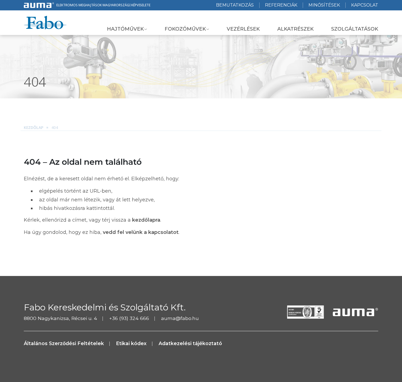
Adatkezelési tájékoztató (190, 343)
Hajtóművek (125, 29)
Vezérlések (243, 29)
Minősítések (324, 5)
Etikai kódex (131, 343)
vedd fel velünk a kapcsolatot (141, 232)
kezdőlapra (146, 220)
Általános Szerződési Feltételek (64, 343)
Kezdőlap (33, 127)
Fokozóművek (185, 29)
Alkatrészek (295, 29)
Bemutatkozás (235, 5)
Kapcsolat (364, 5)
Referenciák (281, 5)
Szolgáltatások (354, 29)
